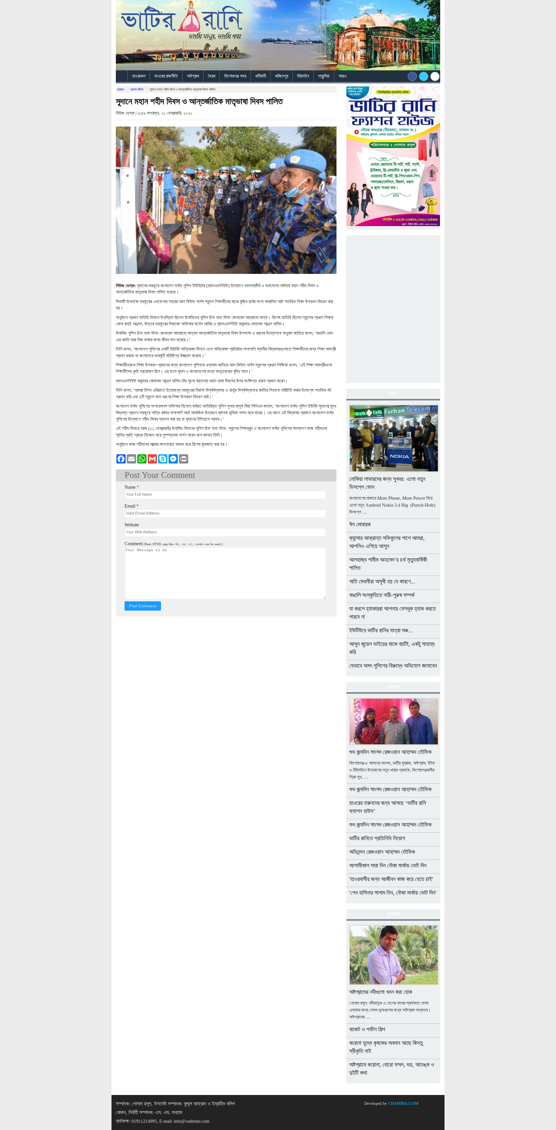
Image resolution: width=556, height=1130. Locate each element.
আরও (343, 76)
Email (132, 505)
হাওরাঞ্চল (138, 76)
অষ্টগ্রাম (193, 76)
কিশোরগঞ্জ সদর (235, 76)
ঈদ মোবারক (360, 524)
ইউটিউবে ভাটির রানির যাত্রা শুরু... (381, 630)
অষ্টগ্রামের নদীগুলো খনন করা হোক (380, 992)
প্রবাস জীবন (136, 89)
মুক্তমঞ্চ (393, 914)
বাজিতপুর (281, 76)
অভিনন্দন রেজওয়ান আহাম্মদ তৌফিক (382, 852)
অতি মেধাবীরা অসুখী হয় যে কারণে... (382, 581)
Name (132, 487)
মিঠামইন (303, 76)
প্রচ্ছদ (120, 89)
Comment (174, 543)
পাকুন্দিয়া (324, 76)
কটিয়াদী (260, 76)
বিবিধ (393, 393)
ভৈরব (211, 76)
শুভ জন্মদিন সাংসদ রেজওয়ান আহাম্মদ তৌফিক (390, 752)
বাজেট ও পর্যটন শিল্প (367, 1029)
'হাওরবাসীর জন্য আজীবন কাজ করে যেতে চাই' (391, 879)
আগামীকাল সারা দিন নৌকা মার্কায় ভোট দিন (388, 865)
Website (132, 524)
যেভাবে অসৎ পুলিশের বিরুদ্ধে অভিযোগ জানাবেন (393, 665)
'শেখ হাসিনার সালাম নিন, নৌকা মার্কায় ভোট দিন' (392, 892)
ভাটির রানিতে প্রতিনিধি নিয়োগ (377, 838)
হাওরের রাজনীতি (166, 76)
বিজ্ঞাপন (393, 687)
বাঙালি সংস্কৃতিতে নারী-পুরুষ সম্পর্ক (381, 595)
